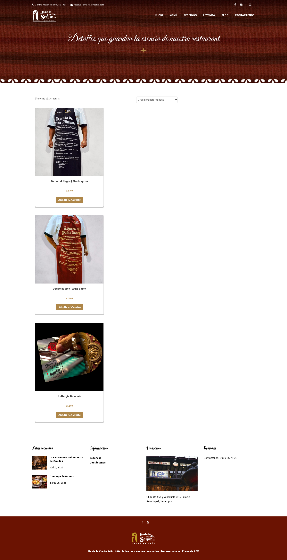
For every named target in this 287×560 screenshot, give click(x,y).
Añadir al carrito (69, 199)
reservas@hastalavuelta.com (89, 4)
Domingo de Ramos (62, 476)
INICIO (159, 15)
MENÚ (173, 15)
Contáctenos (97, 462)
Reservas (95, 458)
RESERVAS (190, 15)
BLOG (224, 15)
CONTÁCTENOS (245, 15)
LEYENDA (209, 15)
